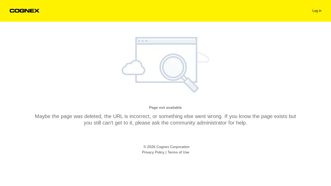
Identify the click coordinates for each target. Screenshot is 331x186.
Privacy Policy (153, 152)
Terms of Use (178, 152)
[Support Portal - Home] (24, 10)
